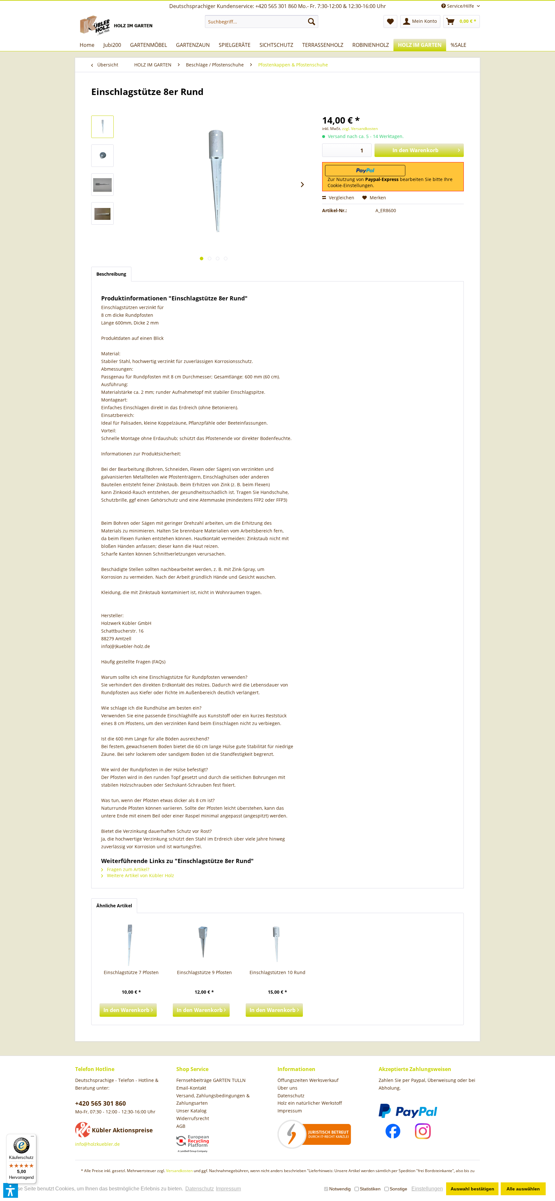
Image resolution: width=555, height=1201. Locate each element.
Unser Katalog (191, 1111)
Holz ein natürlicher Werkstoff (310, 1103)
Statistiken (370, 1188)
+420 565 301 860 (100, 1103)
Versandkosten (179, 1170)
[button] (10, 1190)
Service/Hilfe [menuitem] (460, 6)
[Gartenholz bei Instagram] (423, 1131)
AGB (180, 1126)
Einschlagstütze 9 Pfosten (204, 972)
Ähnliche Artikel (114, 906)
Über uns (287, 1088)
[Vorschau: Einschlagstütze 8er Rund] (102, 127)
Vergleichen (341, 197)
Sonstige (398, 1188)
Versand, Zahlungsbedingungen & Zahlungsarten (213, 1099)
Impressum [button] (228, 1188)
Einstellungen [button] (427, 1188)
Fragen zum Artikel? (127, 869)
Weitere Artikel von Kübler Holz (140, 875)
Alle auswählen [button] (523, 1188)
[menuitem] (261, 21)
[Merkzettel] (390, 21)
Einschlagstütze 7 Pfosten (131, 972)
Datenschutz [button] (199, 1188)
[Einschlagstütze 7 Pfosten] (131, 943)
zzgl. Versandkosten (360, 128)
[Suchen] (311, 21)
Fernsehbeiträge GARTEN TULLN (211, 1080)
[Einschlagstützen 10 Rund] (277, 943)
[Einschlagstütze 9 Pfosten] (204, 943)
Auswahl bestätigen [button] (472, 1188)
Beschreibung (111, 274)
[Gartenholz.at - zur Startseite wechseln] (117, 25)
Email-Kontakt (191, 1088)
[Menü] (32, 1138)
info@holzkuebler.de (97, 1144)
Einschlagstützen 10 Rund (277, 972)
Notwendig (340, 1188)
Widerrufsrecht (192, 1118)
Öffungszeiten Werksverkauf (308, 1080)
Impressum (290, 1111)
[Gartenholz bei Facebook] (393, 1131)
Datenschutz (291, 1096)
